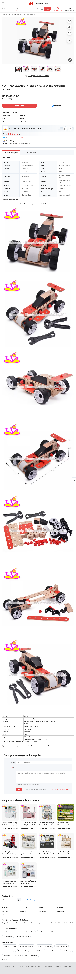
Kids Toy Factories (61, 946)
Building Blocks (60, 904)
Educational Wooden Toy (28, 14)
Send (18, 789)
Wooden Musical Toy (22, 937)
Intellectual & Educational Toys (13, 932)
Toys (8, 14)
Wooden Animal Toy (57, 932)
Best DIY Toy (37, 951)
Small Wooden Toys (51, 951)
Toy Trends (17, 956)
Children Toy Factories (26, 946)
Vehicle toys (23, 911)
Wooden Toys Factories (45, 946)
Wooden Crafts (42, 932)
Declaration (58, 966)
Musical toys (24, 907)
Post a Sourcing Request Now (59, 789)
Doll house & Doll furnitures (28, 904)
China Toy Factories (10, 946)
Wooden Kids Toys (23, 951)
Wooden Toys (15, 14)
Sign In (5, 143)
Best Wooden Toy (9, 951)
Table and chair (42, 911)
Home (3, 14)
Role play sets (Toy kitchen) (10, 904)
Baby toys (5, 911)
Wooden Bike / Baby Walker (46, 904)
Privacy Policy (67, 966)
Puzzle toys (59, 907)
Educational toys (7, 907)
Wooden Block (8, 937)
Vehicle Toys (30, 932)
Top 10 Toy (7, 956)
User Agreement (49, 966)
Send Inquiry (19, 106)
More (3, 959)
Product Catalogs (29, 900)
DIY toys (40, 907)
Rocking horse (60, 911)
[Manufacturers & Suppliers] (38, 3)
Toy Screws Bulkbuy (31, 956)
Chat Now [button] (57, 106)
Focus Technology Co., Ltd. (25, 966)
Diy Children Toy (66, 951)
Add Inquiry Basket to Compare (38, 76)
